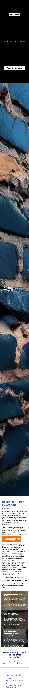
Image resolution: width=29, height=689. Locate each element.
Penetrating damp (15, 622)
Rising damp (14, 602)
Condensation (14, 640)
